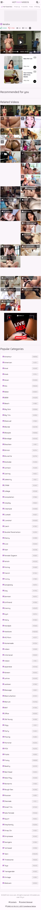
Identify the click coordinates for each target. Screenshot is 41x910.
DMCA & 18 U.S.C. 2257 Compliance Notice (21, 906)
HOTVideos (20, 2)
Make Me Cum (28, 58)
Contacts (13, 902)
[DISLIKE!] (9, 28)
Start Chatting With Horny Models (28, 75)
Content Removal (26, 902)
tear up (17, 7)
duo (31, 7)
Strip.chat (26, 66)
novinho (25, 7)
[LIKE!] (1, 28)
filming (37, 7)
